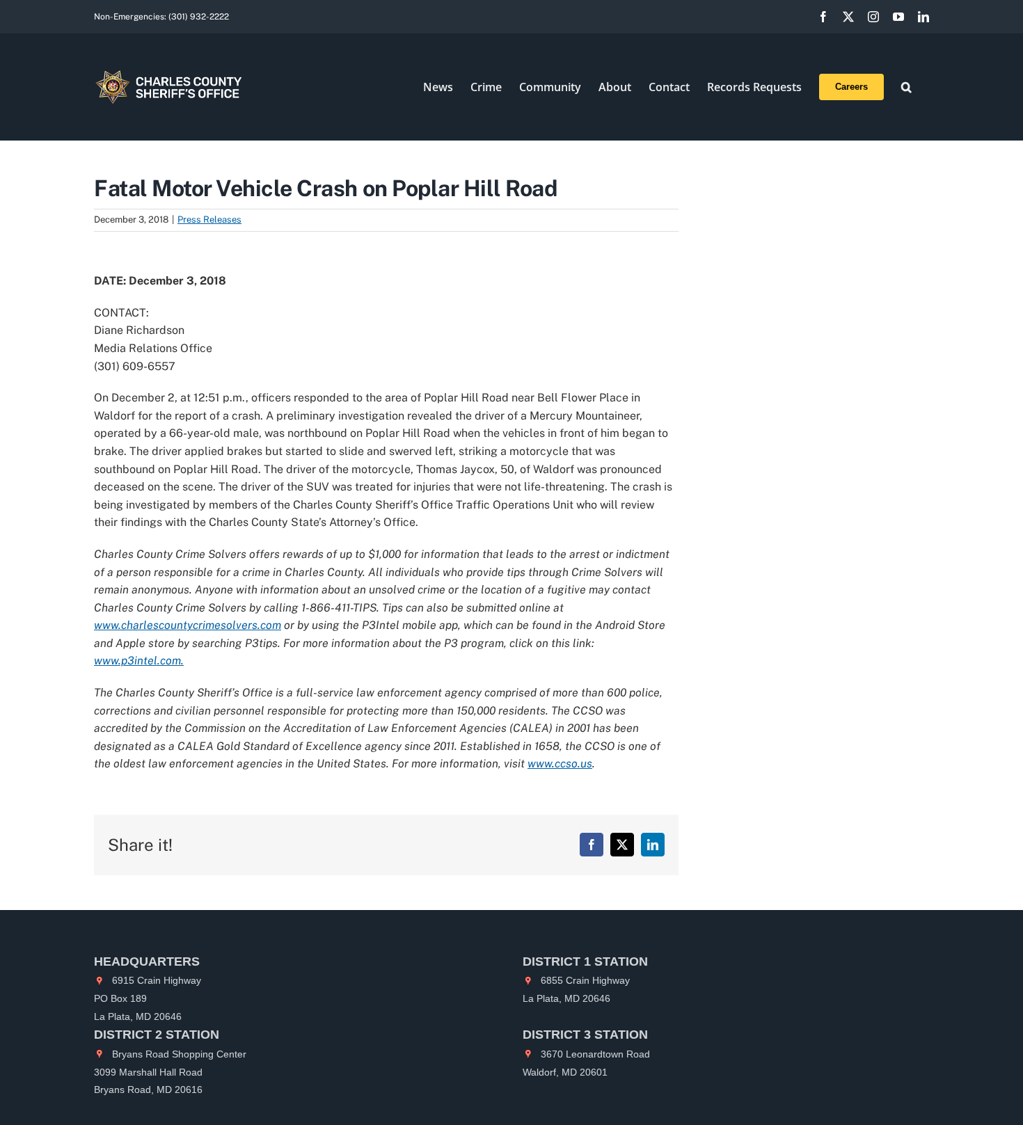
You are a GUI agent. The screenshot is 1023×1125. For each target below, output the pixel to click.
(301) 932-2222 (198, 17)
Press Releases (209, 219)
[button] (906, 87)
